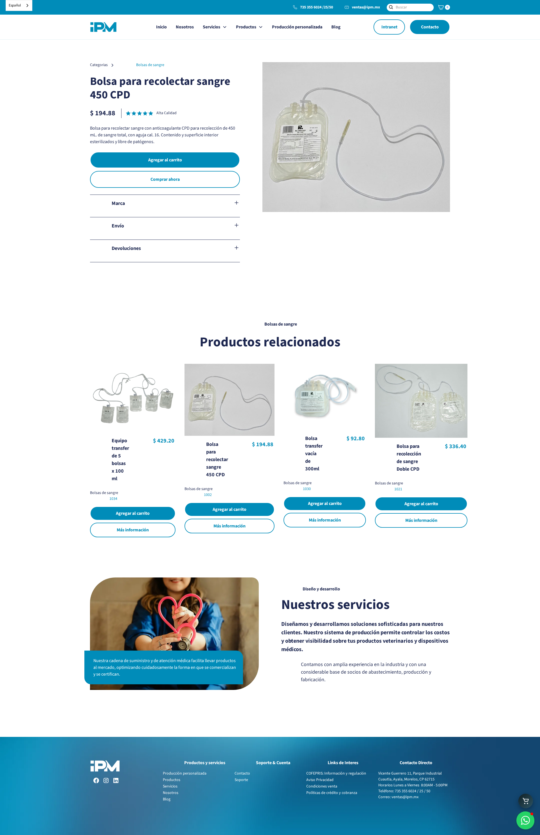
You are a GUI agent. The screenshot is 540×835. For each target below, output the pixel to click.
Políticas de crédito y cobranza (331, 793)
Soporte (241, 780)
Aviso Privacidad (320, 780)
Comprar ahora (165, 179)
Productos (171, 780)
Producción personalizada (297, 27)
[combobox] (19, 5)
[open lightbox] (356, 137)
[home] (103, 27)
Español (15, 5)
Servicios (170, 786)
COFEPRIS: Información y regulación (336, 773)
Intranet (389, 27)
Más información (133, 530)
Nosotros (185, 27)
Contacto (430, 27)
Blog (336, 27)
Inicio (161, 27)
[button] (443, 7)
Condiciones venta (321, 786)
